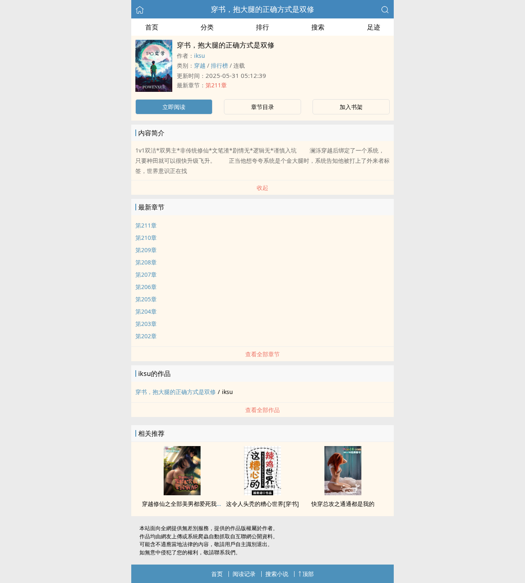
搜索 (317, 27)
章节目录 (262, 107)
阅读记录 (244, 574)
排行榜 (219, 65)
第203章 (146, 324)
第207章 (146, 274)
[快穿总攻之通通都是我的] (342, 492)
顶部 (308, 574)
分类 (207, 27)
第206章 (146, 287)
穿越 (199, 65)
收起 (262, 187)
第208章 (146, 262)
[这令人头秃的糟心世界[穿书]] (262, 492)
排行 (262, 27)
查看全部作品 (262, 410)
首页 (151, 27)
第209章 (146, 250)
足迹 (373, 27)
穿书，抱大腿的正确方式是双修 (262, 9)
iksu (199, 55)
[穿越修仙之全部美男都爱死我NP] (182, 492)
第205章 (146, 299)
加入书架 (351, 107)
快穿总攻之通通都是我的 (342, 504)
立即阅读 (173, 107)
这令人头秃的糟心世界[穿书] (262, 504)
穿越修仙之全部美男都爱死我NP (183, 504)
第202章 (146, 336)
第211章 (216, 85)
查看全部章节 (262, 354)
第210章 (146, 237)
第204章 (146, 311)
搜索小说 (276, 574)
